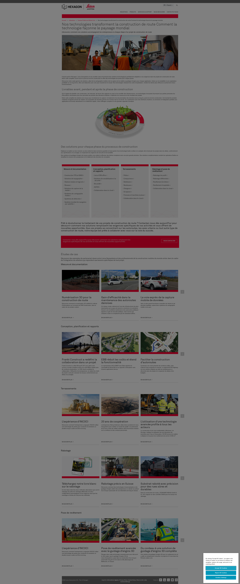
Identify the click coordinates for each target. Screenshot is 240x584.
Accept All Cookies (221, 568)
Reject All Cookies (221, 572)
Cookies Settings (221, 577)
